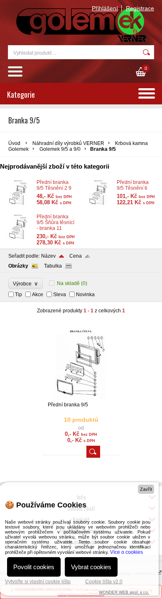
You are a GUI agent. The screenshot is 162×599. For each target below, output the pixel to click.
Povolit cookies (33, 566)
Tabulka (53, 266)
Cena (75, 256)
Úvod (14, 143)
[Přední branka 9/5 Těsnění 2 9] (18, 204)
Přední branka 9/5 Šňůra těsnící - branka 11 (55, 222)
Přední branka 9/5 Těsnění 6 (133, 185)
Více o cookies (126, 552)
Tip (18, 294)
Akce (37, 294)
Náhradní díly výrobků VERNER (68, 143)
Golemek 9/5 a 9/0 (60, 149)
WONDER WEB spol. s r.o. (124, 592)
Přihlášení (105, 8)
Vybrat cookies (91, 566)
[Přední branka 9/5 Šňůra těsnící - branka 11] (18, 239)
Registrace (140, 8)
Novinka (85, 294)
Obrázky (18, 266)
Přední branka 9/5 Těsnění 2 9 (54, 185)
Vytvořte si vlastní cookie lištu (38, 582)
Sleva (59, 294)
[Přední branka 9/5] (81, 398)
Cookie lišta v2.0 (104, 582)
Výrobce (25, 283)
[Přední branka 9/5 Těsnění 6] (98, 204)
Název (48, 256)
